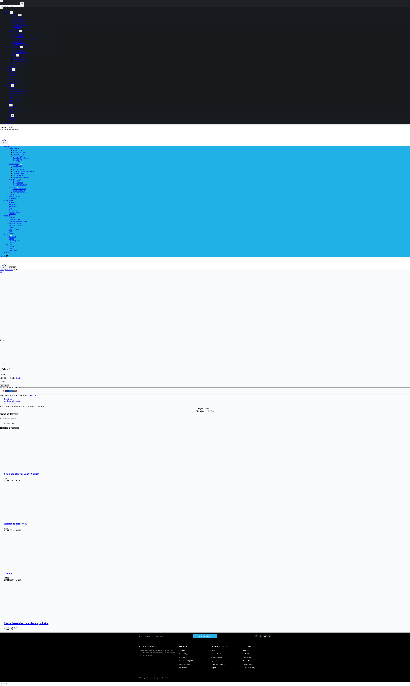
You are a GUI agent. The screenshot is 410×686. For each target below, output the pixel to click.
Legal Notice (247, 657)
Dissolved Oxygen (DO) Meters (23, 171)
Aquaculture (13, 206)
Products (7, 146)
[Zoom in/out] (1, 683)
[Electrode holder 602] (23, 519)
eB (269, 636)
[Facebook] (256, 636)
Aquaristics (12, 204)
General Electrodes (19, 189)
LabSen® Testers (18, 154)
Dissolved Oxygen (15, 223)
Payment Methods (216, 657)
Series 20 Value (18, 150)
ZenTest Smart (18, 156)
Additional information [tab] (12, 401)
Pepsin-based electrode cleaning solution (26, 623)
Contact (11, 246)
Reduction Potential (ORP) (18, 221)
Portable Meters (14, 164)
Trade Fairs (12, 248)
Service (6, 235)
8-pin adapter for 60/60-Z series (21, 473)
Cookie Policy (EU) (249, 667)
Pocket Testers (13, 148)
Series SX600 (17, 160)
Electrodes (12, 187)
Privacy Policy (247, 661)
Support (11, 239)
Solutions (12, 194)
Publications (13, 250)
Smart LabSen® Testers (21, 158)
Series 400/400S (18, 168)
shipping (18, 378)
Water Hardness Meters (21, 177)
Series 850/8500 (18, 169)
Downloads (12, 237)
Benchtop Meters (14, 179)
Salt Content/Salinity (15, 225)
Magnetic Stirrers (14, 196)
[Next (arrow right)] (3, 685)
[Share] (5, 683)
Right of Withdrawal (217, 661)
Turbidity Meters (18, 173)
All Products (183, 667)
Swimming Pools (14, 212)
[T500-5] (23, 569)
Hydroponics (13, 210)
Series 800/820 (18, 183)
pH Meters (182, 650)
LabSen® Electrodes (20, 193)
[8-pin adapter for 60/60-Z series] (23, 469)
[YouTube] (265, 636)
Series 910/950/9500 (20, 185)
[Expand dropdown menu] (21, 164)
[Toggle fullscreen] (3, 683)
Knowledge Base (14, 241)
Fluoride (11, 227)
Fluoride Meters (18, 175)
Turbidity (12, 233)
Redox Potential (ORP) (186, 661)
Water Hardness (14, 229)
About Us (7, 244)
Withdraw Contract (205, 636)
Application (8, 200)
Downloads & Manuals (218, 664)
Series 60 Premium (19, 152)
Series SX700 (17, 166)
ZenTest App (13, 242)
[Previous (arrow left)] (1, 685)
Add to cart (4, 385)
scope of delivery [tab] (10, 403)
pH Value (12, 217)
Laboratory (12, 214)
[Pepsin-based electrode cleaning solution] (23, 619)
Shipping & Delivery (217, 654)
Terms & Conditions (249, 664)
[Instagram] (260, 636)
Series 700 (16, 181)
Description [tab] (8, 399)
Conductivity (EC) (15, 219)
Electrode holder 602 (15, 523)
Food (10, 208)
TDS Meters (183, 657)
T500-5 (8, 573)
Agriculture (12, 202)
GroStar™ (16, 162)
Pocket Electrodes (19, 191)
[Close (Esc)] (7, 683)
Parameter (7, 216)
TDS (10, 231)
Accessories (13, 198)
